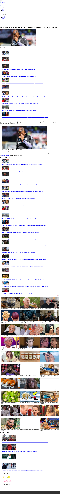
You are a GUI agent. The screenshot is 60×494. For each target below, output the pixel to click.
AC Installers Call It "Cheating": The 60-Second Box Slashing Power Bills (49, 403)
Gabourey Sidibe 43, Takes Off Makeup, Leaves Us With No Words (10, 376)
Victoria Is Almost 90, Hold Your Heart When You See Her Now (9, 362)
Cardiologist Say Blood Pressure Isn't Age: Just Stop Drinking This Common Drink (29, 322)
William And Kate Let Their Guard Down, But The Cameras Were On (29, 416)
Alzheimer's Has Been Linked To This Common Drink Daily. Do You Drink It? (49, 322)
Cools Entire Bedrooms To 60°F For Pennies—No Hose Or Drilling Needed (49, 376)
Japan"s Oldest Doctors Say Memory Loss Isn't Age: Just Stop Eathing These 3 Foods (29, 308)
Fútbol (3, 7)
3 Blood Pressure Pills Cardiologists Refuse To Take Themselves (8, 389)
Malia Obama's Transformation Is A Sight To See (27, 389)
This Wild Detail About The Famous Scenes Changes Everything (48, 389)
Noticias (3, 9)
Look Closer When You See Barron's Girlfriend (27, 348)
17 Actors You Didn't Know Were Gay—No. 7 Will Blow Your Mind (49, 362)
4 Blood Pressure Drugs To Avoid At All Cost (27, 362)
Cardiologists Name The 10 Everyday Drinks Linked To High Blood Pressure (10, 308)
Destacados (3, 10)
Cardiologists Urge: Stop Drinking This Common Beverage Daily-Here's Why (9, 322)
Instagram (3, 12)
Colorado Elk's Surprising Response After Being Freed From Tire (29, 430)
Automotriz (3, 16)
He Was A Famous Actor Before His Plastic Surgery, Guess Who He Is (10, 430)
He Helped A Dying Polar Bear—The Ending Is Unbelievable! (29, 402)
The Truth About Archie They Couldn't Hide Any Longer (28, 335)
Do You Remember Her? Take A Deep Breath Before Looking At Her (10, 349)
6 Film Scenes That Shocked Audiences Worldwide (28, 375)
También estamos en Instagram (5, 155)
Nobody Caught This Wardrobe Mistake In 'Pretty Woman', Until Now (10, 416)
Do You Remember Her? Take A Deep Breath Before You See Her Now (49, 335)
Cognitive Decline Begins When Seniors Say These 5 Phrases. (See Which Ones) (10, 335)
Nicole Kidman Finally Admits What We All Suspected (48, 348)
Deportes (3, 8)
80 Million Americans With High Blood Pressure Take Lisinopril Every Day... (49, 308)
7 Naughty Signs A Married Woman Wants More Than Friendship (48, 416)
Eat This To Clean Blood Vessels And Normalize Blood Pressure (9, 403)
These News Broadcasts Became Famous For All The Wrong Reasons (49, 430)
